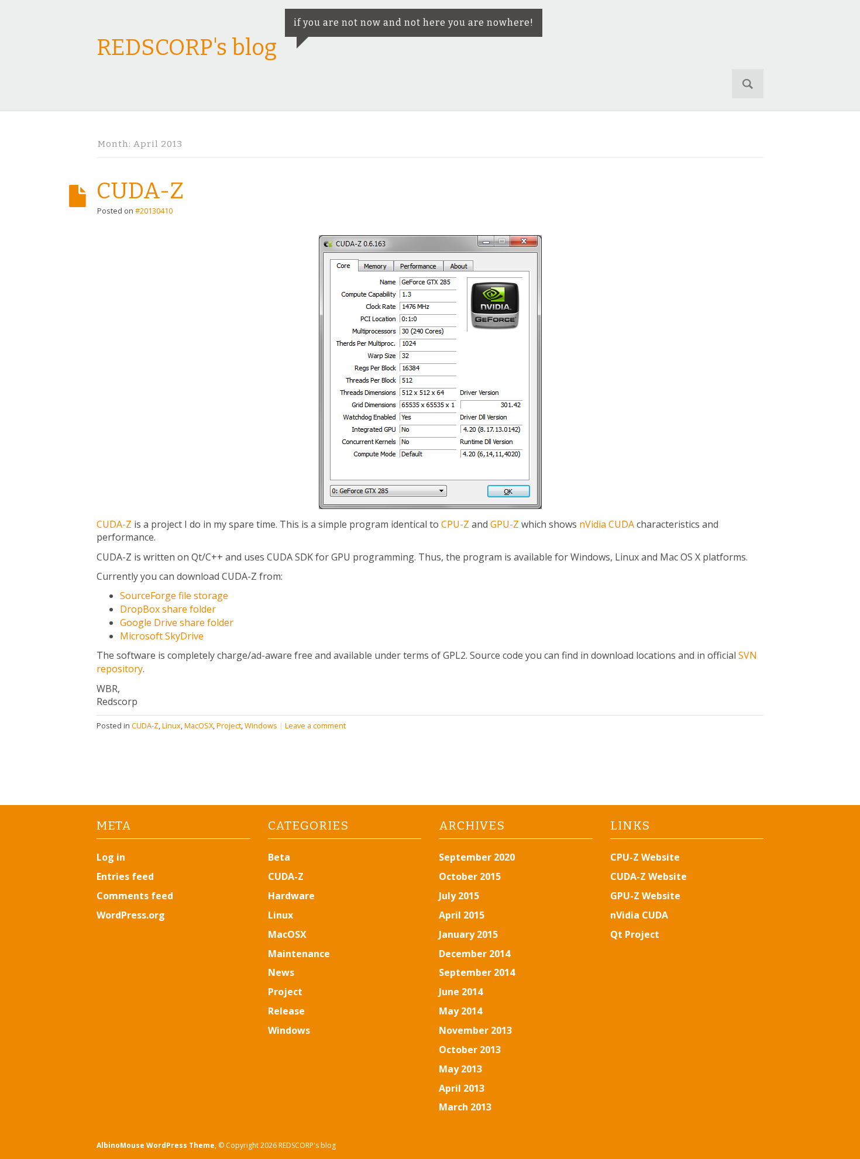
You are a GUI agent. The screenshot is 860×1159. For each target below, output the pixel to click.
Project (228, 725)
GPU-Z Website (645, 895)
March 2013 (465, 1106)
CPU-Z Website (645, 857)
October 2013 (470, 1049)
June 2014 (461, 991)
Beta (279, 857)
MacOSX (198, 725)
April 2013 (461, 1088)
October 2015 (470, 876)
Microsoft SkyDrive (162, 636)
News (281, 972)
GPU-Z (504, 524)
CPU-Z (455, 524)
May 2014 (460, 1011)
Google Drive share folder (176, 622)
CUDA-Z (140, 190)
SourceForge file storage (174, 595)
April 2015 (461, 915)
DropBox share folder (168, 609)
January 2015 (468, 934)
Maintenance (299, 953)
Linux (171, 725)
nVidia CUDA (606, 524)
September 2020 (477, 857)
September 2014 (477, 972)
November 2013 (475, 1030)
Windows (261, 725)
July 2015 (459, 895)
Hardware (291, 895)
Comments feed (135, 895)
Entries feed (125, 876)
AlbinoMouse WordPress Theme (156, 1145)
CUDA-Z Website (648, 876)
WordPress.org (131, 915)
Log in (111, 857)
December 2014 (474, 953)
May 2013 (460, 1068)
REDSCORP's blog (187, 47)
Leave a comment (315, 725)
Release (286, 1011)
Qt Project (634, 934)
